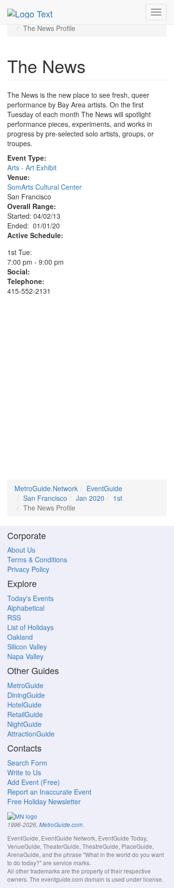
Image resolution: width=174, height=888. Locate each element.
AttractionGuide (31, 733)
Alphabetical (25, 608)
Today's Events (30, 598)
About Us (21, 550)
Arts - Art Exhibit (32, 167)
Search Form (27, 763)
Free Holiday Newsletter (44, 801)
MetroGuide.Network (46, 488)
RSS (14, 617)
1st (117, 498)
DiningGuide (26, 695)
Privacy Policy (28, 569)
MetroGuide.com (61, 824)
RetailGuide (25, 714)
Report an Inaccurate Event (49, 792)
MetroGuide (25, 685)
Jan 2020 (90, 498)
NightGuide (24, 724)
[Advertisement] (87, 392)
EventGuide (104, 488)
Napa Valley (25, 656)
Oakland (20, 637)
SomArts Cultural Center (44, 187)
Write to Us (24, 772)
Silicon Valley (27, 646)
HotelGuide (24, 704)
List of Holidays (30, 627)
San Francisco (45, 498)
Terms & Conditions (37, 559)
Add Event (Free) (33, 782)
